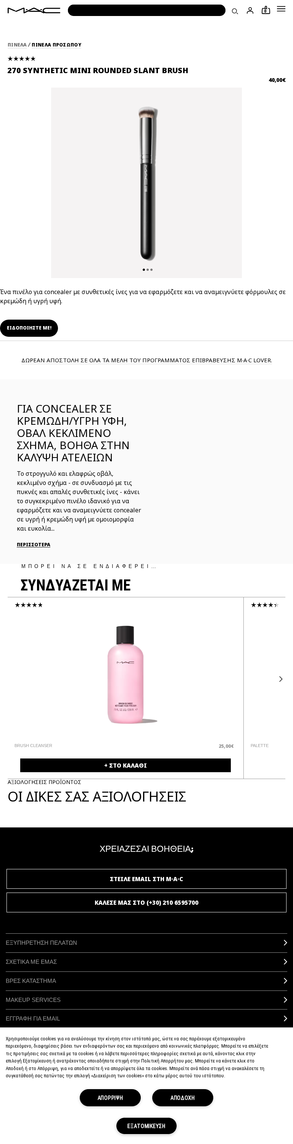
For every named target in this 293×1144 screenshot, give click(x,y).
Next (279, 679)
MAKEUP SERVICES (33, 1000)
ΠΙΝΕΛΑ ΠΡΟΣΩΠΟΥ (56, 45)
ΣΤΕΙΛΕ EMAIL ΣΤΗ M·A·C (146, 879)
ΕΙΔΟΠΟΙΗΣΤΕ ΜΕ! (29, 328)
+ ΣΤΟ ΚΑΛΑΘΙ (125, 765)
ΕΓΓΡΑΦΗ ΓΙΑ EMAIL (33, 1018)
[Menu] (281, 9)
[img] (125, 675)
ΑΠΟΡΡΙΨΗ (110, 1097)
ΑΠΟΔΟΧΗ (183, 1097)
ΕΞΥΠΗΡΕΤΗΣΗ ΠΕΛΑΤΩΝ (41, 942)
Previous (14, 679)
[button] (281, 9)
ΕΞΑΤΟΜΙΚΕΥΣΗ (146, 1126)
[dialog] (81, 745)
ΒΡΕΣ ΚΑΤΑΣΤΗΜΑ (31, 981)
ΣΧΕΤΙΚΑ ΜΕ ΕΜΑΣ (31, 961)
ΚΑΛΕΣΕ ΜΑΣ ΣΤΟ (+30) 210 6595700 (146, 902)
